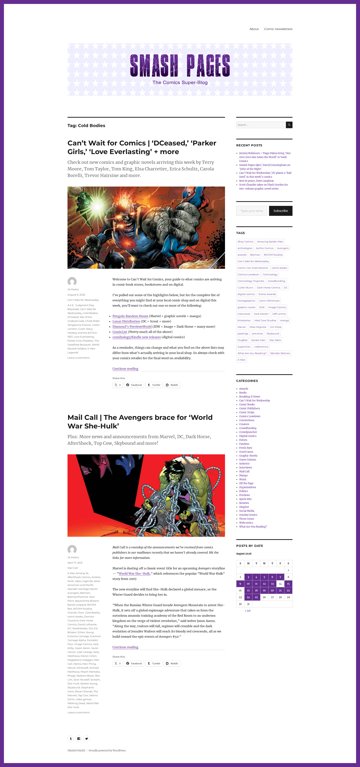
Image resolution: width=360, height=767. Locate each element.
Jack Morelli (261, 313)
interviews (244, 313)
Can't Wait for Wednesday (83, 299)
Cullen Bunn (245, 287)
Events (243, 440)
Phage (72, 675)
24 (248, 597)
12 (264, 583)
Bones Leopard (77, 604)
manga (284, 320)
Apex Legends (84, 581)
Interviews (245, 467)
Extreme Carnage (78, 636)
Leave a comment (79, 357)
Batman (85, 592)
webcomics (261, 346)
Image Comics (83, 644)
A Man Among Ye (78, 573)
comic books (75, 616)
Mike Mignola (258, 326)
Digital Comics (247, 436)
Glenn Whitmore (269, 300)
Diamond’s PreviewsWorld (132, 326)
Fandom (244, 444)
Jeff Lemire (279, 313)
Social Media (246, 511)
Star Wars (275, 340)
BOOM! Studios (82, 608)
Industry (244, 463)
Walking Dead (76, 703)
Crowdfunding (247, 428)
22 (288, 590)
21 (280, 590)
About (254, 29)
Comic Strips (246, 412)
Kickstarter (244, 320)
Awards (243, 388)
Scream (95, 679)
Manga (243, 475)
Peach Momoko (90, 671)
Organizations (247, 487)
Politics (243, 491)
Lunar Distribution (126, 321)
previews (257, 333)
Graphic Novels (248, 455)
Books (243, 392)
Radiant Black (85, 675)
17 (248, 590)
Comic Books (247, 404)
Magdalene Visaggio (80, 659)
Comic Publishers (249, 408)
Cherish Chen (76, 612)
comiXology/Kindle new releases (136, 337)
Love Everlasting (84, 336)
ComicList (119, 332)
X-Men (242, 359)
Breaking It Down (249, 396)
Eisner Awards (267, 294)
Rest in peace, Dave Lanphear (256, 180)
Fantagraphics (246, 300)
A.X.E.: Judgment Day (81, 305)
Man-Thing (89, 663)
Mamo (77, 663)
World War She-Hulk (134, 573)
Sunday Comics (248, 514)
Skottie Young (88, 683)
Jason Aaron (82, 648)
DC (69, 628)
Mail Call (73, 567)
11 (256, 583)
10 (248, 583)
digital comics (246, 294)
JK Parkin (73, 289)
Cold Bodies (90, 313)
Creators (244, 424)
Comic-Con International (253, 267)
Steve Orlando (83, 691)
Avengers (73, 592)
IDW (262, 307)
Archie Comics (264, 248)
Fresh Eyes (245, 447)
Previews (244, 495)
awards (242, 254)
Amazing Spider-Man (270, 241)
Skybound (74, 687)
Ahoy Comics (245, 241)
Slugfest (243, 340)
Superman (244, 346)
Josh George (84, 651)
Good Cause (246, 451)
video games (83, 699)
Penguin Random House (130, 316)
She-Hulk (73, 683)
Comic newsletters (278, 29)
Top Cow (83, 695)
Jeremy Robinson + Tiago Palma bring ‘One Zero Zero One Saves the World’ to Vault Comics (265, 157)
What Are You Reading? (252, 353)
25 (256, 597)
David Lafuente (87, 624)
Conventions (246, 420)
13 (272, 583)
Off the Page (246, 483)
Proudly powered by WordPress (107, 750)
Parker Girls (75, 340)
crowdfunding (276, 280)
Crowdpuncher (248, 432)
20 (272, 590)
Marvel (72, 667)
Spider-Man (258, 340)
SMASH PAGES (76, 750)
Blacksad (73, 309)
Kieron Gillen (89, 655)
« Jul (247, 610)
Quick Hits (245, 499)
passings (243, 333)
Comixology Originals (251, 280)
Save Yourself (81, 679)
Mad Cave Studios (265, 320)
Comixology (270, 274)
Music (243, 479)
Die (91, 628)
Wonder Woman (280, 353)
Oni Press (275, 326)
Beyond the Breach (87, 600)
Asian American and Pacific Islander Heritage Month (84, 585)
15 (288, 583)
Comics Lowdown (248, 274)
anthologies (245, 248)
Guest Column (247, 459)
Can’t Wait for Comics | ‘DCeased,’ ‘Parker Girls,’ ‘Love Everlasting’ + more (142, 147)
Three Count (246, 518)
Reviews (244, 503)
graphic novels (246, 307)
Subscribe (281, 211)
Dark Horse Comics (268, 287)
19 (264, 590)
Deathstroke (80, 628)
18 (256, 590)
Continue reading (125, 368)
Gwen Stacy (85, 328)
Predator (88, 340)
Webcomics (246, 522)
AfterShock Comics (79, 577)
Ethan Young (86, 632)
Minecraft (82, 667)
